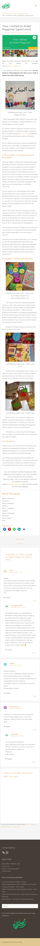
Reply (34, 600)
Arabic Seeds (14, 734)
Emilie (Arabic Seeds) (16, 605)
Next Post (20, 544)
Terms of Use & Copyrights (10, 868)
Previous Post (20, 539)
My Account (6, 866)
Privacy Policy (6, 871)
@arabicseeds (24, 133)
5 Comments (6, 33)
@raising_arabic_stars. (14, 66)
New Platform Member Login (11, 863)
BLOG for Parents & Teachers (21, 33)
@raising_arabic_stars (14, 484)
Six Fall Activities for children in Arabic (14, 882)
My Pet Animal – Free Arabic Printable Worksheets (18, 899)
